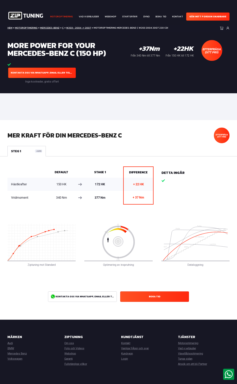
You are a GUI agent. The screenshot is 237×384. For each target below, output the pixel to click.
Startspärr (129, 16)
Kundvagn (127, 353)
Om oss (69, 343)
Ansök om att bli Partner (192, 364)
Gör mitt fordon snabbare (207, 16)
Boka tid (160, 16)
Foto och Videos (74, 348)
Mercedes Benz (17, 353)
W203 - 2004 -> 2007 (78, 28)
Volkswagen (14, 358)
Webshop (110, 16)
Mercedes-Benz (50, 28)
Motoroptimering (61, 16)
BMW (10, 348)
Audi (10, 343)
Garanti (68, 358)
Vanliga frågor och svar (135, 348)
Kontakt (177, 16)
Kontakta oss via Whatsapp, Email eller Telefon (43, 73)
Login (124, 358)
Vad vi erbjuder (89, 16)
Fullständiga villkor (75, 364)
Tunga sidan (185, 358)
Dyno (146, 16)
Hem (9, 28)
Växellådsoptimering (190, 353)
